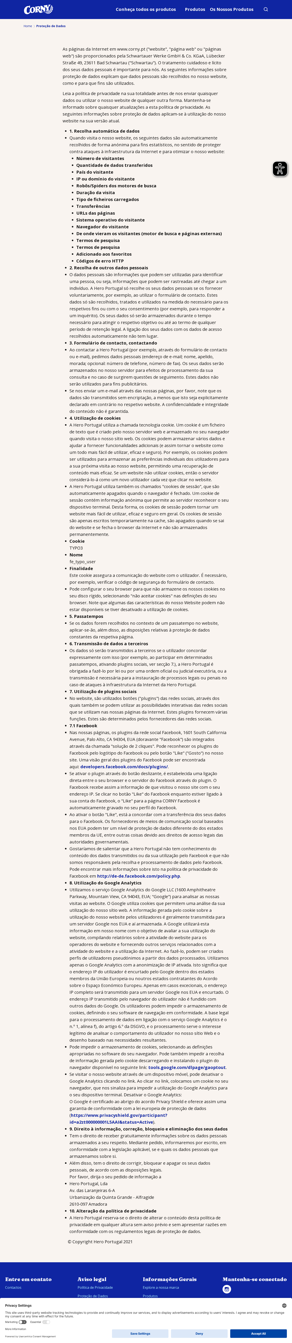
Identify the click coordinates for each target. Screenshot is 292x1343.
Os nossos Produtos (232, 9)
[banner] (146, 9)
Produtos (195, 9)
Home (28, 26)
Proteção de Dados (93, 1296)
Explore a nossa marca (161, 1287)
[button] (265, 9)
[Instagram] (227, 1289)
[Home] (38, 9)
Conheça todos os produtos (146, 9)
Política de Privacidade (95, 1287)
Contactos (13, 1287)
